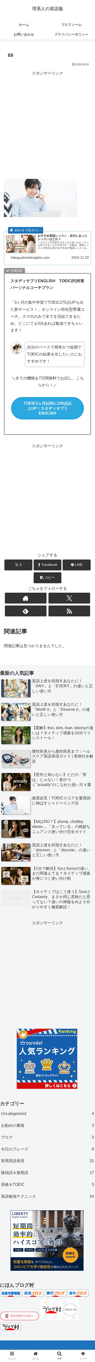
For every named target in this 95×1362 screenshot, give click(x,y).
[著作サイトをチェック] (26, 598)
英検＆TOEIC (47, 1184)
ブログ (47, 1137)
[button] (48, 577)
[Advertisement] (47, 124)
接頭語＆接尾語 (47, 1173)
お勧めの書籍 (47, 1125)
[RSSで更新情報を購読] (69, 610)
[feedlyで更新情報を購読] (26, 610)
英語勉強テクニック (47, 1196)
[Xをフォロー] (69, 598)
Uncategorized (47, 1114)
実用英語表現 (47, 1161)
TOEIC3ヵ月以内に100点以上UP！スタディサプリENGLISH (48, 408)
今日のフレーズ (47, 1149)
